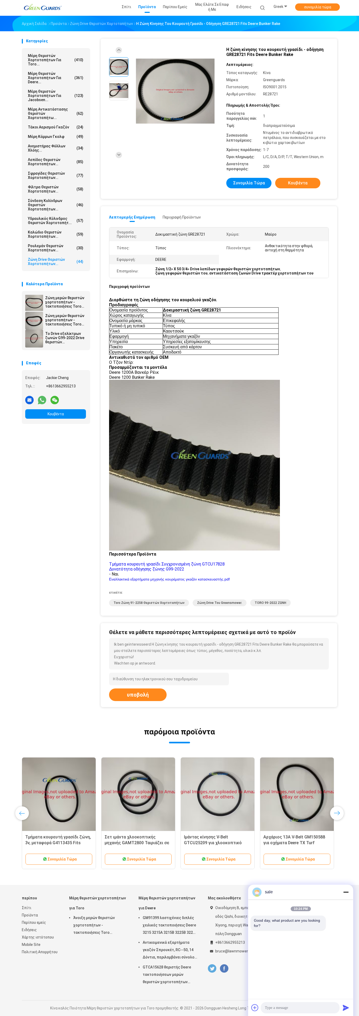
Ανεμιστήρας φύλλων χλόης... (55, 148)
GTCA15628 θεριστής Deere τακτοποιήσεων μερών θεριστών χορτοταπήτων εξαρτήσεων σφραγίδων (167, 975)
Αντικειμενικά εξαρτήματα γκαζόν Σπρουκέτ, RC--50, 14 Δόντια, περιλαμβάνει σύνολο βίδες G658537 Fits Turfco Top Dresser (169, 950)
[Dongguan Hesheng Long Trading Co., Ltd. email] (29, 400)
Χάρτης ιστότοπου (38, 937)
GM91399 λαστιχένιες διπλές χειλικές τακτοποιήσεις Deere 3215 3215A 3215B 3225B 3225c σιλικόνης (170, 926)
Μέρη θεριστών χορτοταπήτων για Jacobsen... (55, 95)
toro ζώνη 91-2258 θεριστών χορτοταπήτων (149, 603)
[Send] (346, 1007)
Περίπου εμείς (34, 922)
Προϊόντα (30, 915)
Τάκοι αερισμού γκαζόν (55, 127)
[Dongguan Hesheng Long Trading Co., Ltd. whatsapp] (42, 400)
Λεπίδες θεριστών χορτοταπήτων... (55, 162)
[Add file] (255, 1007)
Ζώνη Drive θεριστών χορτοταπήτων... (55, 261)
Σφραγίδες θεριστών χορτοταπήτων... (55, 175)
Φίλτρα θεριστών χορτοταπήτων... (55, 189)
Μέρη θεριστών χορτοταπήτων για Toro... (55, 60)
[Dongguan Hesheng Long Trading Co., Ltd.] (42, 8)
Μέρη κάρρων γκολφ (55, 136)
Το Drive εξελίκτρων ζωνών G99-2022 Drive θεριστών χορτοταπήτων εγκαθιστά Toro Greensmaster (64, 337)
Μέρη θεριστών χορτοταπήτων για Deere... (55, 77)
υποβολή (138, 695)
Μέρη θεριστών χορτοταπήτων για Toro (97, 903)
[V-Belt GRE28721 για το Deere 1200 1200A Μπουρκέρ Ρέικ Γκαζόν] (217, 794)
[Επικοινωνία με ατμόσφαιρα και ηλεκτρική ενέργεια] (297, 794)
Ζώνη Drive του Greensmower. (219, 603)
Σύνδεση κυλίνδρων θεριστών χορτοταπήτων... (55, 205)
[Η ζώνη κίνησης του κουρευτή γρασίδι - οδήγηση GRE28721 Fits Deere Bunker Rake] (175, 91)
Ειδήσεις (29, 930)
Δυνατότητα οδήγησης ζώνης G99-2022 (146, 569)
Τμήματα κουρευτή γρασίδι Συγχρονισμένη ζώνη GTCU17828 (167, 564)
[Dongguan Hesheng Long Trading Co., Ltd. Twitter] (212, 968)
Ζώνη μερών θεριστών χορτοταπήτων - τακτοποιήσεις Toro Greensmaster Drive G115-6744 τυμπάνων (64, 320)
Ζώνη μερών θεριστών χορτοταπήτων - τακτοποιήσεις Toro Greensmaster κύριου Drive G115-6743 (64, 302)
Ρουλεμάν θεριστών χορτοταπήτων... (55, 248)
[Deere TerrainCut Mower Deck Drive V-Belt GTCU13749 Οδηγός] (138, 794)
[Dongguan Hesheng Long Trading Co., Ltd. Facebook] (224, 968)
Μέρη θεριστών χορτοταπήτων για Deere (167, 903)
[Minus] (346, 892)
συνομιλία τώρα (317, 7)
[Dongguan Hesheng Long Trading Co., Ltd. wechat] (54, 400)
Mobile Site (31, 944)
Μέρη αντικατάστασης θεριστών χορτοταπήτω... (55, 113)
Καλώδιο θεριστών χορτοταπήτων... (55, 234)
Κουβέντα (56, 414)
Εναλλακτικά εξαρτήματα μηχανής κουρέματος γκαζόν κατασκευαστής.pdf (169, 579)
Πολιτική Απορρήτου (40, 952)
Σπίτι (26, 908)
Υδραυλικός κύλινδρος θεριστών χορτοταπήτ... (55, 220)
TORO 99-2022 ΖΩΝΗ (270, 603)
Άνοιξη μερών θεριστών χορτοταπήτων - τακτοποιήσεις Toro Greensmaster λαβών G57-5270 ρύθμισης (96, 926)
